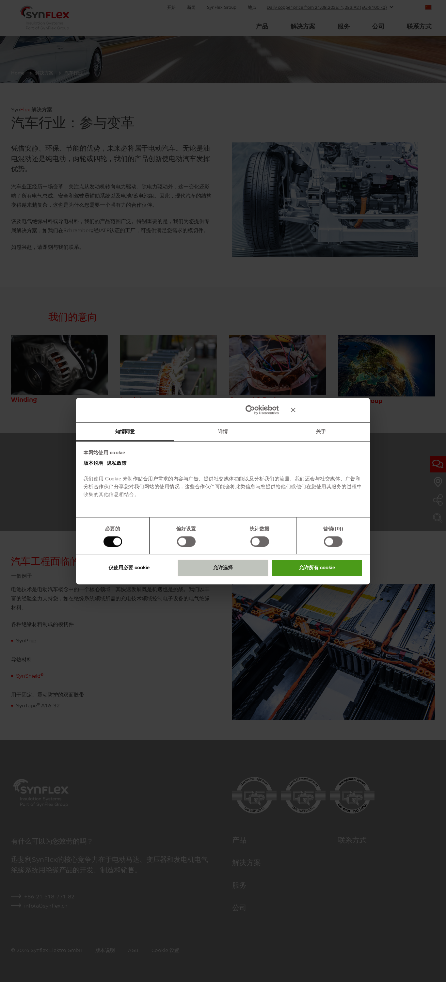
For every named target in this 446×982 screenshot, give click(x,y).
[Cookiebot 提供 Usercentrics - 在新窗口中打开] (250, 410)
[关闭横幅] (327, 410)
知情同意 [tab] (125, 431)
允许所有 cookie (317, 568)
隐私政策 (117, 463)
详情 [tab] (223, 431)
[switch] (186, 541)
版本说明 (94, 463)
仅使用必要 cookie (129, 568)
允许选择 (223, 568)
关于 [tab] (321, 431)
